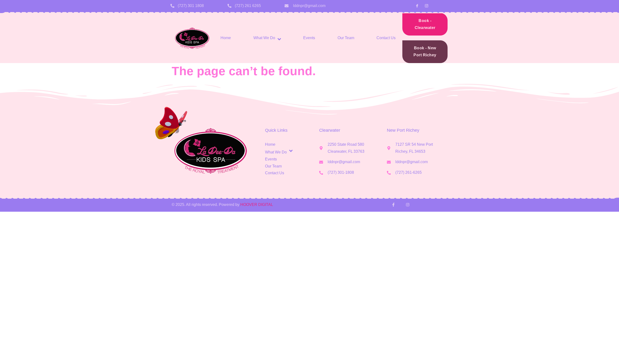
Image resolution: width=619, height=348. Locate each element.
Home (226, 38)
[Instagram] (407, 204)
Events (309, 38)
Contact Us (386, 38)
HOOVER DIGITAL (256, 205)
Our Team (346, 38)
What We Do (264, 38)
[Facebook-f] (393, 204)
